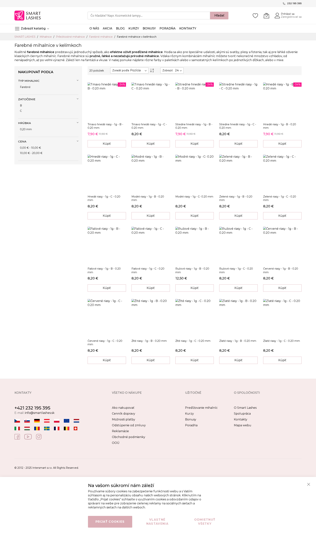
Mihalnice (46, 36)
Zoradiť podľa (120, 70)
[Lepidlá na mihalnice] (27, 420)
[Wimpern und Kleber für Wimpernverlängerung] (75, 428)
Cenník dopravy (123, 413)
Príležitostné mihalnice (71, 36)
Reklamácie (120, 431)
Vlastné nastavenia (157, 521)
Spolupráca (242, 413)
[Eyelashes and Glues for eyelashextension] (66, 420)
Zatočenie (26, 99)
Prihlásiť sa (287, 14)
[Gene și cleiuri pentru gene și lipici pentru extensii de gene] (37, 428)
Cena (22, 141)
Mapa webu (242, 425)
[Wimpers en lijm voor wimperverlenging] (76, 420)
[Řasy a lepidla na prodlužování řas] (17, 420)
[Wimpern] (47, 420)
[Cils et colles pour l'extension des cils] (56, 428)
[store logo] (27, 15)
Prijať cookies (110, 521)
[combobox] (149, 15)
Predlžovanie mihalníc (201, 407)
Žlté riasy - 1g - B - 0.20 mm (149, 341)
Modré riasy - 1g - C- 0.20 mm (194, 196)
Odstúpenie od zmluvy (129, 425)
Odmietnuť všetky (204, 521)
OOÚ (115, 443)
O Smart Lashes (245, 407)
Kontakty (240, 419)
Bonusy (190, 419)
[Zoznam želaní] (255, 15)
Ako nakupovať (123, 407)
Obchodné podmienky (128, 437)
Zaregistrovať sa (291, 16)
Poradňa (191, 425)
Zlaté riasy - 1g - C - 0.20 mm (281, 341)
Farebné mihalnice (101, 36)
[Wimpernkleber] (37, 420)
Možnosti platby (123, 419)
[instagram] (39, 436)
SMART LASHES (25, 36)
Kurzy (189, 413)
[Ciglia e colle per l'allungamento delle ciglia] (17, 428)
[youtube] (28, 436)
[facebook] (17, 436)
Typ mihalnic (29, 80)
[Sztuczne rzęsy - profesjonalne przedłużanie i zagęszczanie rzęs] (56, 420)
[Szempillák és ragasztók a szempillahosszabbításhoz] (27, 428)
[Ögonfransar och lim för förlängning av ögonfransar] (47, 428)
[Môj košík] (266, 15)
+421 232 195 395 (32, 408)
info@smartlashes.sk (39, 413)
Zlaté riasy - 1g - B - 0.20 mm (237, 341)
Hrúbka (24, 123)
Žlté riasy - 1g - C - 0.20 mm (192, 341)
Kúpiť (107, 143)
